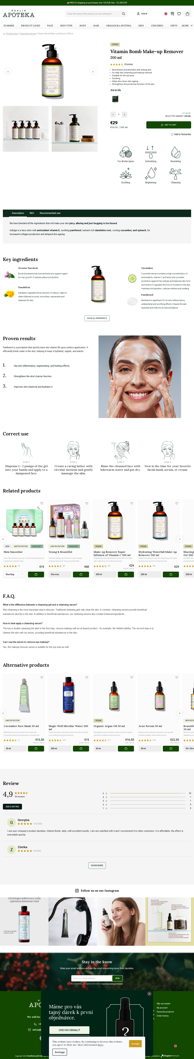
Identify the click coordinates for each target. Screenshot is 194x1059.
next (179, 539)
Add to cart (170, 125)
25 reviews (128, 64)
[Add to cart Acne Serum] (171, 749)
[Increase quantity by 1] (124, 114)
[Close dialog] (149, 993)
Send (117, 978)
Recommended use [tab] (50, 213)
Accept (135, 1043)
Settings (60, 1052)
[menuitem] (9, 25)
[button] (8, 71)
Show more (97, 865)
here (100, 1044)
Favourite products (165, 1012)
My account (162, 1008)
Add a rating (12, 806)
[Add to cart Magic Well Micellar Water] (81, 749)
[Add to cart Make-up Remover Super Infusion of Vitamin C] (126, 574)
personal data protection (113, 984)
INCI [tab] (32, 213)
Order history (163, 1016)
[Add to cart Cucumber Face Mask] (36, 749)
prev (3, 539)
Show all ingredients (97, 318)
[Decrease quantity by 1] (113, 114)
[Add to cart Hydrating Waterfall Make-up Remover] (171, 574)
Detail (36, 574)
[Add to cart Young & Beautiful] (81, 574)
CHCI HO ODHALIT (69, 1030)
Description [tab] (18, 213)
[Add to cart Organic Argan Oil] (126, 749)
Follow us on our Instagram (100, 890)
